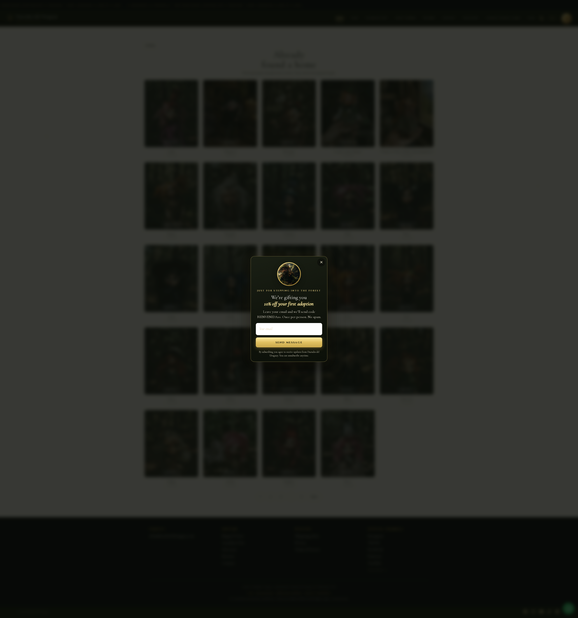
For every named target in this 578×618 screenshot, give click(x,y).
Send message (288, 342)
